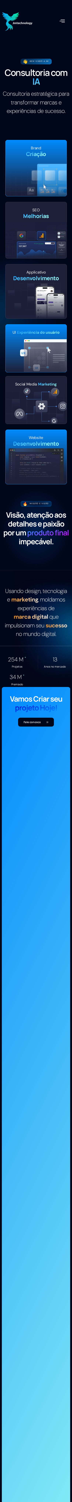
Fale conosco (32, 722)
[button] (62, 21)
